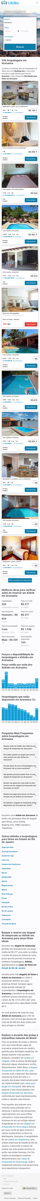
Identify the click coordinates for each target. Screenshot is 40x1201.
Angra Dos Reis (7, 847)
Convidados (8, 37)
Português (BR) (30, 1188)
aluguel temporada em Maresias (17, 1093)
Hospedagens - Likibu (10, 2)
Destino (7, 19)
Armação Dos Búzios (10, 852)
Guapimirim (6, 869)
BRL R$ (7, 1193)
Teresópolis (6, 919)
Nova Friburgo (7, 894)
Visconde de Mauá (9, 924)
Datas (6, 28)
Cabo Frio (5, 860)
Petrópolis (5, 902)
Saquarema (6, 915)
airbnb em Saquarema (18, 1139)
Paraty (4, 898)
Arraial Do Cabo (8, 856)
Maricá (4, 881)
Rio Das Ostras (7, 907)
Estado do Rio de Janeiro (13, 968)
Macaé (4, 873)
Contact (35, 1198)
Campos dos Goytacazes (11, 864)
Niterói (4, 890)
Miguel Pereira (7, 886)
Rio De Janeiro (7, 911)
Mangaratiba (7, 877)
